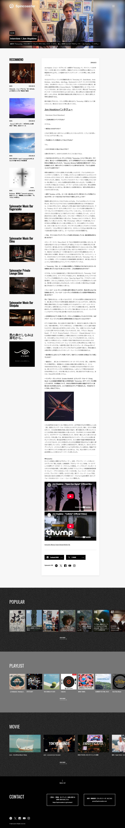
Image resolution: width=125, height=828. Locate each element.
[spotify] (56, 566)
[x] (60, 566)
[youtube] (69, 566)
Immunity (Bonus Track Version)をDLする (57, 544)
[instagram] (74, 566)
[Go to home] (22, 6)
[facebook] (65, 566)
